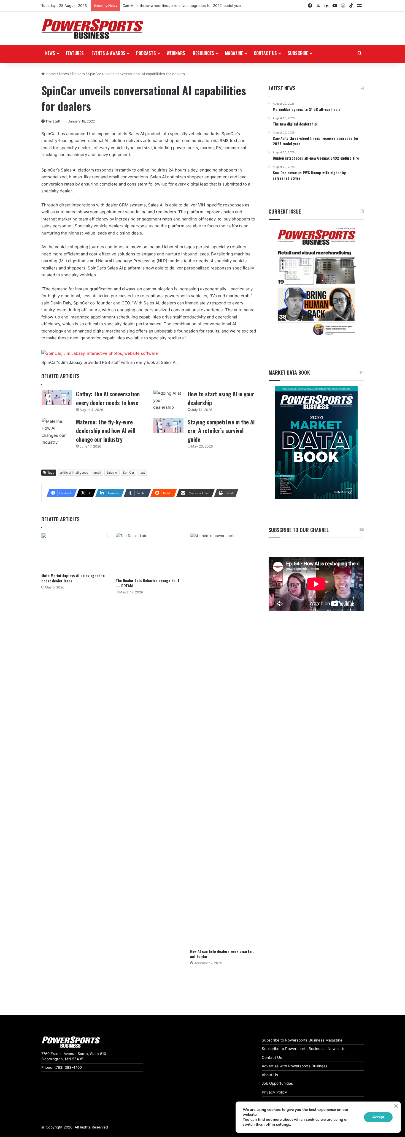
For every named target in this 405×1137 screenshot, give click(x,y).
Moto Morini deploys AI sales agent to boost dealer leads (73, 578)
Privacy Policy (274, 1092)
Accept (378, 1117)
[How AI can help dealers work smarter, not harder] (223, 739)
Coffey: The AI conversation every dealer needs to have (108, 398)
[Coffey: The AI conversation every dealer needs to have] (57, 397)
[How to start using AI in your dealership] (168, 400)
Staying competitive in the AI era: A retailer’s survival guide (221, 430)
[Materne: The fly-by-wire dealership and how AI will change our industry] (57, 432)
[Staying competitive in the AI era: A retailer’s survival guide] (168, 425)
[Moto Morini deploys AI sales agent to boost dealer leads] (74, 551)
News (50, 53)
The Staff (53, 121)
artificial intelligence (74, 473)
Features (75, 53)
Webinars (176, 53)
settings (283, 1124)
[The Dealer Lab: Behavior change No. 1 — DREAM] (149, 554)
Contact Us (272, 1057)
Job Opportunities (277, 1083)
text (142, 473)
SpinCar (128, 473)
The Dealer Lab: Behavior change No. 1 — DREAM (147, 582)
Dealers (78, 74)
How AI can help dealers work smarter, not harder (222, 953)
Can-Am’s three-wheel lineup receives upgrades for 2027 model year (182, 5)
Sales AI (112, 473)
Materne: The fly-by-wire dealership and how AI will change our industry (105, 430)
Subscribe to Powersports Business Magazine (302, 1040)
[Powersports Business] (92, 28)
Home (50, 74)
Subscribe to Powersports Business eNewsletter (304, 1048)
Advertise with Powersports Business (294, 1066)
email (97, 473)
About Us (270, 1075)
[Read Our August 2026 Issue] (316, 282)
